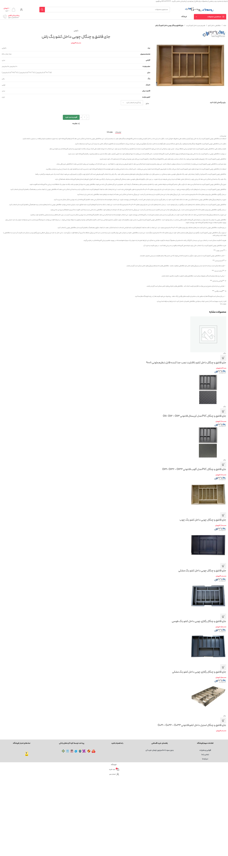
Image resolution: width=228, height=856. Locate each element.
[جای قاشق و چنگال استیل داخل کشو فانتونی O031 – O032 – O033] (114, 697)
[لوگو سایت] (199, 9)
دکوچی (76, 30)
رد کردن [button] (158, 1)
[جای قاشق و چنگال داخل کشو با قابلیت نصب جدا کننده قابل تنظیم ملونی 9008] (114, 334)
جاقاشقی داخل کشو (214, 25)
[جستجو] (42, 9)
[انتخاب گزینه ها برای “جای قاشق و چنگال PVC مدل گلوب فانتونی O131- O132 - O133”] (223, 465)
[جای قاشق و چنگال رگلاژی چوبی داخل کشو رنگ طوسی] (114, 596)
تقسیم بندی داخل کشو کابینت (195, 25)
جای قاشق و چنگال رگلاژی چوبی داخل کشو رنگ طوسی (199, 621)
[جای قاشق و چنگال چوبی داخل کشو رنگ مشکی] (114, 545)
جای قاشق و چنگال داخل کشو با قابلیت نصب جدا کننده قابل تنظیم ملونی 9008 (186, 363)
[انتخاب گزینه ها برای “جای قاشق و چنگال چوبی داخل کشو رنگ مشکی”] (223, 566)
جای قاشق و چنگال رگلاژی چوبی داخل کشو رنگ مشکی (199, 672)
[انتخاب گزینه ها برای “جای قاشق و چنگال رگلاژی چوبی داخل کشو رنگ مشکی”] (223, 667)
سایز (147, 103)
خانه (224, 25)
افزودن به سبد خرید (71, 117)
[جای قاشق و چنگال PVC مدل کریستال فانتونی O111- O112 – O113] (114, 388)
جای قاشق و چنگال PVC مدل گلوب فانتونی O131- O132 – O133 (194, 469)
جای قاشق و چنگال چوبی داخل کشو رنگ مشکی (202, 571)
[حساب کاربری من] (21, 9)
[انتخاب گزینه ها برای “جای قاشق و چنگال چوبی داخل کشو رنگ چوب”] (223, 515)
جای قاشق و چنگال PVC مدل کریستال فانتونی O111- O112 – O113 (194, 416)
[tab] (118, 132)
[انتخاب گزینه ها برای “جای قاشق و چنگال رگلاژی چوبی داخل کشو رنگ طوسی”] (223, 617)
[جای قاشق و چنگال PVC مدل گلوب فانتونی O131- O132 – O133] (114, 441)
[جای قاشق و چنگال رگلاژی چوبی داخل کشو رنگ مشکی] (114, 646)
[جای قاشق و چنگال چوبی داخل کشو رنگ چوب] (114, 494)
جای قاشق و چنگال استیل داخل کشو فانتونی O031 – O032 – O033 (192, 725)
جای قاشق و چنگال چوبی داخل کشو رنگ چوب (203, 520)
